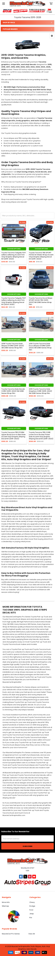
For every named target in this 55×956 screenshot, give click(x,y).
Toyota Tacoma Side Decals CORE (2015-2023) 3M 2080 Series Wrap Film (13, 391)
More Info (6, 902)
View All (31, 934)
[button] (52, 35)
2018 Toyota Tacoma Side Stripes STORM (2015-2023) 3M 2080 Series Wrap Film (12, 345)
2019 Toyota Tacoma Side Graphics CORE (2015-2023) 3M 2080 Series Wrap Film (40, 391)
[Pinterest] (30, 876)
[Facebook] (21, 876)
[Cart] (51, 3)
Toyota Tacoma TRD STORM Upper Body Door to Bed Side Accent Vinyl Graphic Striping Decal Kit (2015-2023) (13, 435)
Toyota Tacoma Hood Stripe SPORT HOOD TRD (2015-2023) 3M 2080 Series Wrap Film (40, 301)
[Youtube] (34, 876)
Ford (31, 910)
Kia (30, 917)
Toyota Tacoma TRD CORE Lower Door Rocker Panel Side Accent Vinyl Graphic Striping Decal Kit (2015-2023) (41, 435)
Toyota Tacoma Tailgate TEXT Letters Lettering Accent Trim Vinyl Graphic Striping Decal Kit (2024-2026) (13, 301)
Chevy (32, 902)
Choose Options (13, 249)
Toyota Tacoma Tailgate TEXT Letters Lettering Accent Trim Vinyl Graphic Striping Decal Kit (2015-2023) (13, 255)
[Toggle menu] (3, 3)
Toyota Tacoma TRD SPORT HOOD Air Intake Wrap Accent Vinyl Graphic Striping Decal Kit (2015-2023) (41, 255)
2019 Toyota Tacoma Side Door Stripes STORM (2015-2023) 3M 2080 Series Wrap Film (40, 346)
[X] (25, 876)
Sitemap (5, 906)
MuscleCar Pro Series (11, 934)
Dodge (32, 906)
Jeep (31, 913)
